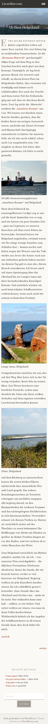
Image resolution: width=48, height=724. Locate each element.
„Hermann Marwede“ (13, 57)
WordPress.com (30, 721)
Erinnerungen (11, 676)
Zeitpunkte (10, 683)
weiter (43, 648)
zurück (5, 636)
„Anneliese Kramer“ (27, 108)
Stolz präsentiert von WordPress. (20, 718)
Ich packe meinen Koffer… (16, 679)
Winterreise (10, 686)
